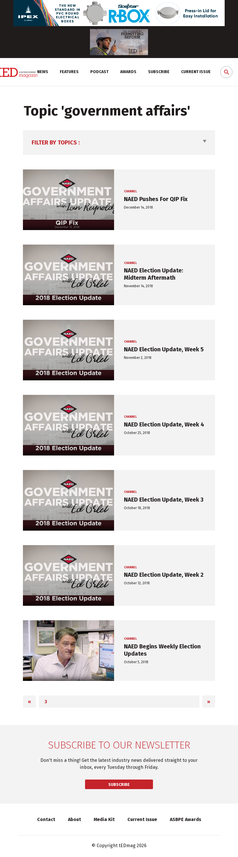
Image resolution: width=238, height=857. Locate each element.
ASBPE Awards (185, 819)
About (74, 819)
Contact (46, 819)
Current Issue (196, 71)
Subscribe (159, 71)
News (42, 71)
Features (69, 71)
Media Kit (104, 819)
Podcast (99, 71)
